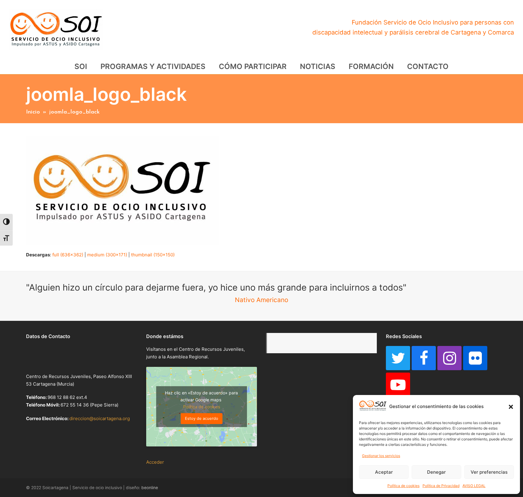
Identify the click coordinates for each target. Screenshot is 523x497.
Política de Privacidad (441, 485)
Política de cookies (403, 485)
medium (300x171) (107, 255)
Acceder (155, 462)
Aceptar (384, 472)
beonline (149, 487)
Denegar (436, 472)
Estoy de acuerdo (201, 418)
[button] (511, 407)
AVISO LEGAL (473, 485)
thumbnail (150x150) (153, 255)
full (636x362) (67, 255)
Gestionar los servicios (381, 455)
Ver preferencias (489, 472)
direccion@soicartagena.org (99, 418)
